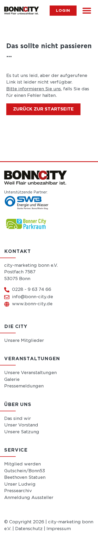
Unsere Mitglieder (24, 341)
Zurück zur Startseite (43, 109)
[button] (87, 10)
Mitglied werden (22, 464)
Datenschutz (29, 529)
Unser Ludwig (20, 484)
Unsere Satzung (21, 432)
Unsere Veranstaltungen (30, 373)
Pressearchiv (18, 491)
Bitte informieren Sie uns (33, 89)
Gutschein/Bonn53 (24, 471)
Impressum (59, 529)
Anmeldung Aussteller (28, 498)
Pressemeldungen (24, 386)
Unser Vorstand (21, 425)
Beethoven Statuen (24, 478)
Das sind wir (17, 419)
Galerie (12, 380)
